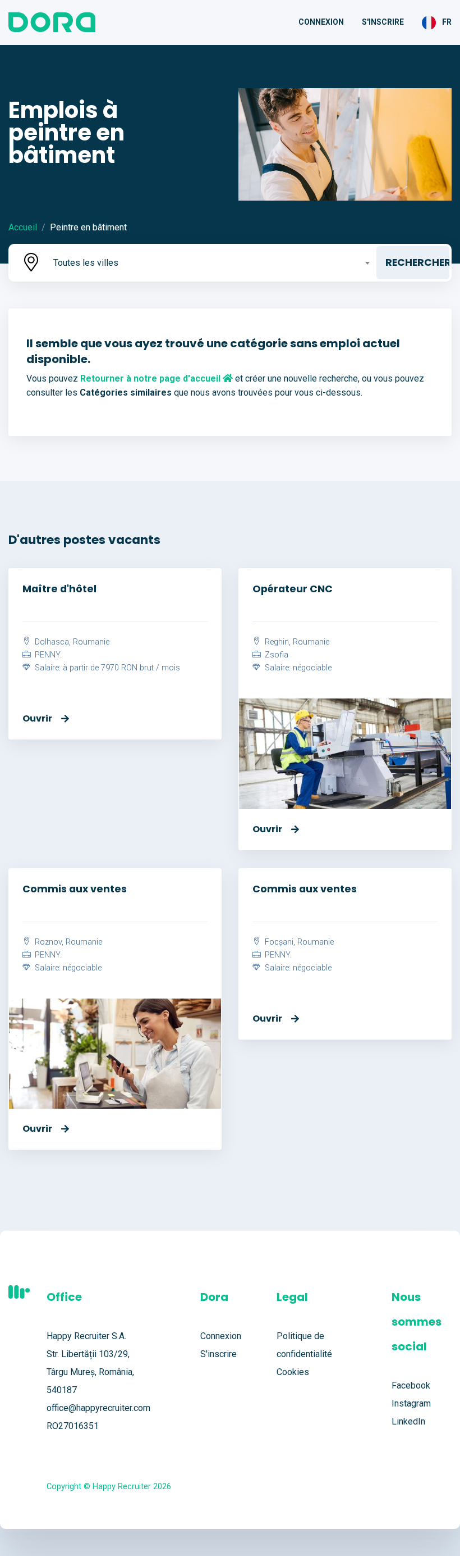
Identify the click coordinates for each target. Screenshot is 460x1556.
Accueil (22, 227)
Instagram (411, 1403)
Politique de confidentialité (304, 1345)
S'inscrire (383, 21)
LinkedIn (408, 1421)
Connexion (321, 21)
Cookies (293, 1372)
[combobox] (210, 262)
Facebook (411, 1385)
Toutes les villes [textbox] (85, 262)
